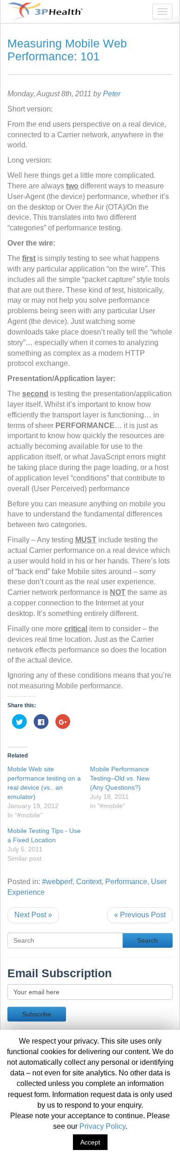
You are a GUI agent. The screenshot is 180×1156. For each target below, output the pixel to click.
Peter (111, 94)
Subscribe (36, 1014)
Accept (90, 1142)
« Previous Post (140, 915)
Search (147, 940)
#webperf (57, 882)
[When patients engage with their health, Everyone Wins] (41, 11)
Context (89, 882)
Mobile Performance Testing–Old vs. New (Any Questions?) (120, 778)
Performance (126, 882)
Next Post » (33, 915)
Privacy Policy (102, 1126)
